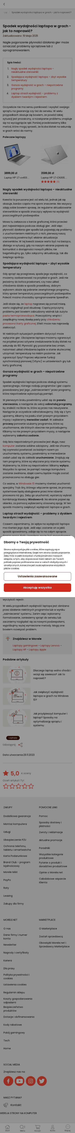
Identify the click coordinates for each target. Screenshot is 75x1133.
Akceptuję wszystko (37, 588)
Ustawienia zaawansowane (37, 576)
